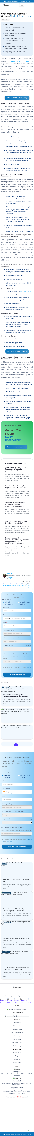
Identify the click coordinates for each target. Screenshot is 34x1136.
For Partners (17, 1052)
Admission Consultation (9, 603)
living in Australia (25, 292)
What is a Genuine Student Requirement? (14, 29)
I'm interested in (7, 599)
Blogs (17, 1056)
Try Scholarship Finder (24, 1)
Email (5, 622)
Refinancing (17, 1046)
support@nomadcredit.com (18, 1009)
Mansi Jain (10, 573)
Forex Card (17, 1039)
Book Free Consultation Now (17, 847)
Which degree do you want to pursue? (14, 638)
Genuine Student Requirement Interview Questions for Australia (16, 47)
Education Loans (17, 1029)
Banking (17, 1036)
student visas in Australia (20, 61)
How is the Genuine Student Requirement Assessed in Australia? (15, 41)
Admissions (17, 1022)
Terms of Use (17, 1059)
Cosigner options (17, 645)
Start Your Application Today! (17, 98)
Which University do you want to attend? (15, 654)
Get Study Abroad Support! (17, 351)
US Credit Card (17, 1042)
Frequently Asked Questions (15, 52)
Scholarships (17, 1026)
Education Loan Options (25, 603)
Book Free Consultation (17, 675)
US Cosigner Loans (17, 1032)
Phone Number (7, 615)
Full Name (6, 607)
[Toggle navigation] (21, 5)
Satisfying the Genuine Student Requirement (16, 34)
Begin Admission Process (16, 447)
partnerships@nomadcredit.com (18, 1016)
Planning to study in (9, 630)
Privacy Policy (10, 669)
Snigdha (10, 578)
